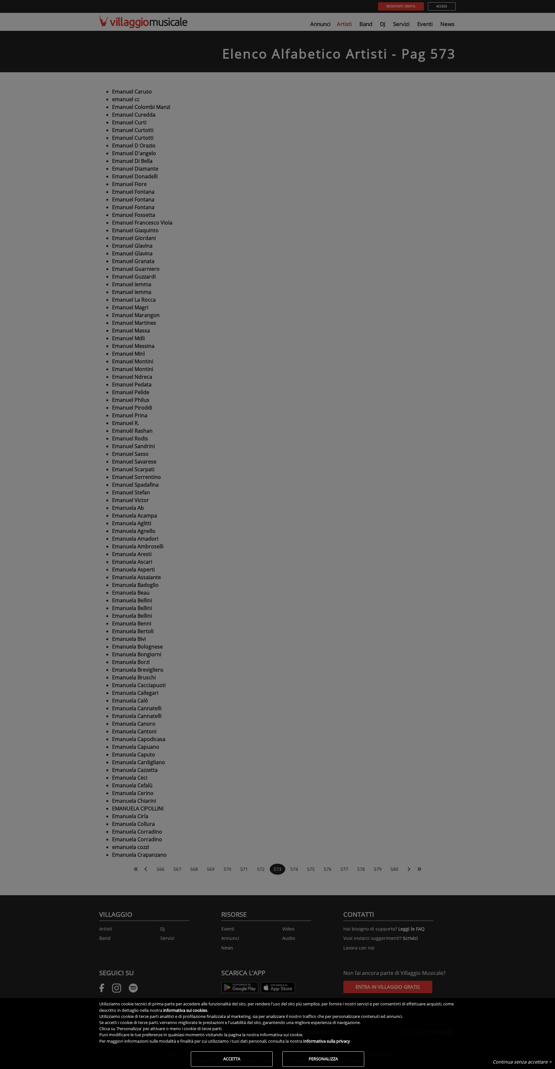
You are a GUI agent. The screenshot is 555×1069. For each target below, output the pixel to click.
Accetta (231, 1059)
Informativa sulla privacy (326, 1041)
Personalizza (323, 1059)
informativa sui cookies (185, 1010)
